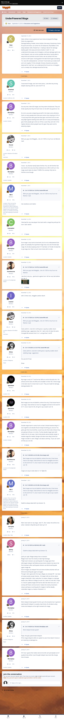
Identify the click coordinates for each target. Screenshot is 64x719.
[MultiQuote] (22, 71)
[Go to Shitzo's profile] (11, 346)
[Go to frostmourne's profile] (11, 265)
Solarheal (11, 89)
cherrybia (11, 526)
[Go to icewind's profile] (11, 296)
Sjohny (11, 549)
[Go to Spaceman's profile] (11, 379)
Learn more (3, 2)
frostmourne (11, 271)
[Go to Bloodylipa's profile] (11, 106)
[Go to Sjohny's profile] (11, 543)
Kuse (9, 23)
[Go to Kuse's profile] (6, 23)
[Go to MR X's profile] (11, 189)
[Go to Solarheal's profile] (11, 83)
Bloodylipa (11, 112)
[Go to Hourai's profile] (11, 139)
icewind (11, 302)
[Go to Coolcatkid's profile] (11, 222)
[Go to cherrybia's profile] (11, 520)
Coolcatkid (11, 228)
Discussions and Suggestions (32, 23)
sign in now (38, 676)
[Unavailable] (25, 281)
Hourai (11, 145)
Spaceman (11, 385)
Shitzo (11, 352)
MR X (10, 195)
